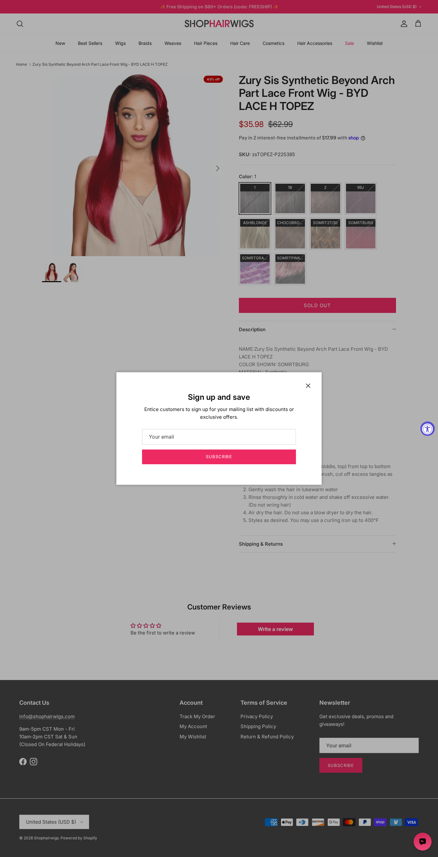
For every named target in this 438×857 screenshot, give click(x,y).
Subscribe (219, 456)
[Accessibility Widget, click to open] (427, 428)
